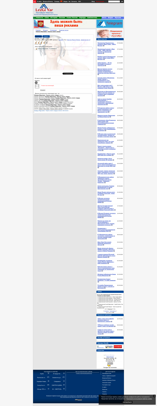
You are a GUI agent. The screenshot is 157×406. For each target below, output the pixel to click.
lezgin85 (61, 40)
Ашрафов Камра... (42, 381)
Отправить (42, 90)
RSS (79, 1)
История (53, 17)
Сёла (47, 17)
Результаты (106, 311)
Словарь (56, 1)
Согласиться (127, 402)
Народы (82, 17)
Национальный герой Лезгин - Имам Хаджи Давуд (110, 296)
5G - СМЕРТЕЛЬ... (57, 389)
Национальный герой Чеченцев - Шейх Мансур (109, 300)
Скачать (46, 36)
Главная (38, 30)
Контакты (74, 1)
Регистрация (100, 1)
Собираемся (57, 381)
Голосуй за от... (41, 385)
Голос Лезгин (72, 17)
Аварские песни (63, 30)
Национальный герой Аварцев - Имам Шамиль (109, 298)
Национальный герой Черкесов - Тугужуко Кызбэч (110, 299)
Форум (66, 1)
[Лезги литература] (118, 347)
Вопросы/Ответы (48, 1)
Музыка (118, 17)
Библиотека (92, 17)
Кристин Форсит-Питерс (73, 40)
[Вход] (36, 82)
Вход (93, 1)
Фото (104, 17)
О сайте (39, 1)
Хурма (42, 373)
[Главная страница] (34, 18)
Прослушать (38, 36)
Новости (39, 17)
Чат (70, 1)
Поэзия (62, 17)
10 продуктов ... (57, 373)
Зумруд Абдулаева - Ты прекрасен (47, 48)
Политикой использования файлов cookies (139, 398)
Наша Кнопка (110, 357)
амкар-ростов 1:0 (85, 40)
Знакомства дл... (57, 377)
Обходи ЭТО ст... (42, 389)
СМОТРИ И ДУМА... (57, 385)
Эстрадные (53, 30)
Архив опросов (113, 311)
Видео (110, 17)
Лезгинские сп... (41, 377)
